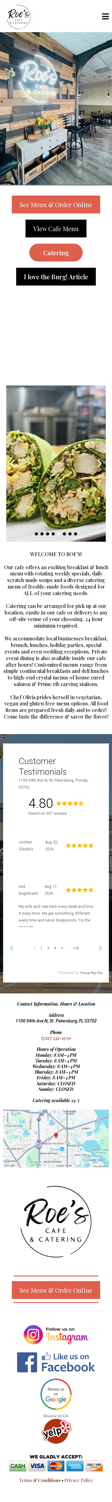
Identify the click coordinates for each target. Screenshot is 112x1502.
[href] (56, 1138)
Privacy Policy (78, 1480)
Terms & (40, 1480)
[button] (105, 17)
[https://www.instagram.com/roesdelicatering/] (56, 1334)
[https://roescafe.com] (18, 16)
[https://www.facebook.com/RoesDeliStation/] (56, 1362)
